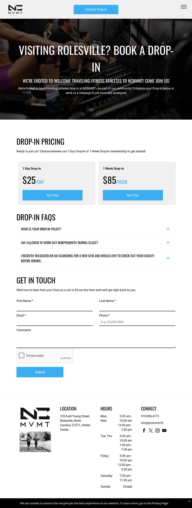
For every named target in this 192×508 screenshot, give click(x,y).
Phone (104, 315)
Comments (23, 330)
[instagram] (157, 431)
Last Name (107, 301)
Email (21, 315)
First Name (24, 301)
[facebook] (144, 431)
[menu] (184, 7)
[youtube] (164, 431)
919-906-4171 (150, 416)
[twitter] (151, 431)
